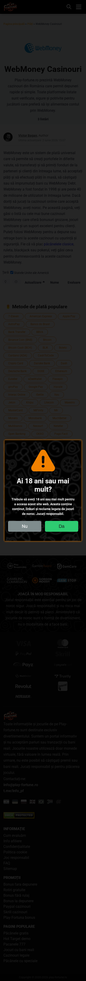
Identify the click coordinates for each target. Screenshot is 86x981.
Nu (25, 526)
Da (61, 526)
